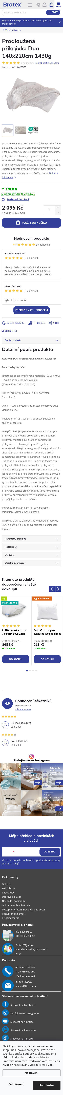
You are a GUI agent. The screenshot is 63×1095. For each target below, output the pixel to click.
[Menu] (58, 4)
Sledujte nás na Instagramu (32, 760)
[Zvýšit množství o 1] (58, 208)
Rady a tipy (8, 892)
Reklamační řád (10, 918)
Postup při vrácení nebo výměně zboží (23, 909)
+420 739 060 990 (25, 971)
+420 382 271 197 (25, 967)
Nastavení (31, 1073)
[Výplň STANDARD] (47, 611)
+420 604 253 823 (25, 975)
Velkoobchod (9, 888)
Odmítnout (16, 1084)
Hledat (53, 12)
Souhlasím (46, 1085)
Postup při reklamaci (13, 913)
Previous (52, 589)
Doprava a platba (11, 896)
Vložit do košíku (34, 223)
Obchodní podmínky (13, 901)
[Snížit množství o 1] (58, 212)
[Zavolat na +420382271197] (38, 5)
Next (58, 589)
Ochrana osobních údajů (16, 905)
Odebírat (50, 851)
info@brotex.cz (23, 981)
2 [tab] (30, 670)
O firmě (6, 884)
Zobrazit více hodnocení (31, 310)
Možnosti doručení (18, 199)
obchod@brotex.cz (25, 986)
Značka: (9, 330)
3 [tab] (33, 670)
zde (50, 1065)
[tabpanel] (16, 630)
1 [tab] (27, 670)
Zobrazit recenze (23, 709)
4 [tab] (36, 670)
